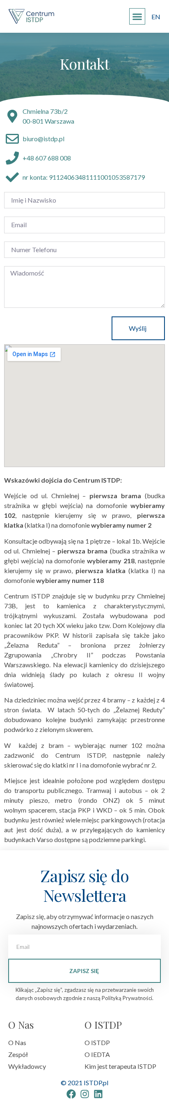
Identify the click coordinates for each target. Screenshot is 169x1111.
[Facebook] (71, 1094)
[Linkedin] (98, 1094)
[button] (137, 16)
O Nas (21, 1024)
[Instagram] (84, 1094)
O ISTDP (103, 1024)
